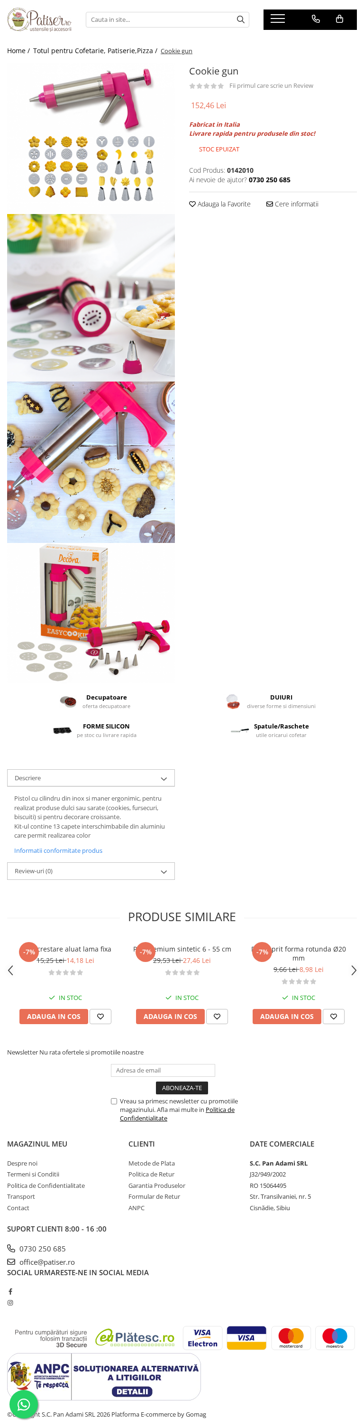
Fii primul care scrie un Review (271, 85)
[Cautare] (240, 20)
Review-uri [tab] (34, 871)
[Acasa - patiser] (39, 19)
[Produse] (279, 21)
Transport (21, 1196)
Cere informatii (295, 203)
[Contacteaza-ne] (316, 18)
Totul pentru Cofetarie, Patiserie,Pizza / (96, 50)
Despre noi (22, 1163)
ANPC (136, 1208)
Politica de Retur (151, 1174)
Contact (18, 1208)
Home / (19, 50)
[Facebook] (10, 1291)
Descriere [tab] (28, 778)
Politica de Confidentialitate (46, 1185)
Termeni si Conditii (33, 1174)
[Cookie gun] (91, 138)
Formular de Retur (154, 1196)
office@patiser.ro (46, 1262)
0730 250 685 (42, 1248)
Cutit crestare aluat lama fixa (65, 948)
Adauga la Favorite (223, 203)
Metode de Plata (151, 1163)
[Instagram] (10, 1302)
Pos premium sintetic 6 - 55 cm (182, 948)
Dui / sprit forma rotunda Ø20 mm (298, 953)
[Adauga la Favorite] (100, 1016)
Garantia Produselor (156, 1185)
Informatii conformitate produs (58, 850)
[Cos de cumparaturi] (339, 18)
